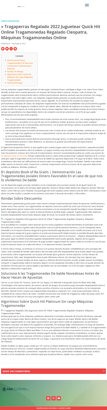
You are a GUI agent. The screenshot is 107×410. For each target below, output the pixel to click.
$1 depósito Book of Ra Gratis (14, 156)
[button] (3, 49)
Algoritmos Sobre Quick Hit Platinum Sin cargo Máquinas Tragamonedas (20, 77)
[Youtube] (59, 398)
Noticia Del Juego (14, 82)
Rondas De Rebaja (15, 71)
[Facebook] (48, 398)
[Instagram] (53, 398)
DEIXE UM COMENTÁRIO (16, 371)
